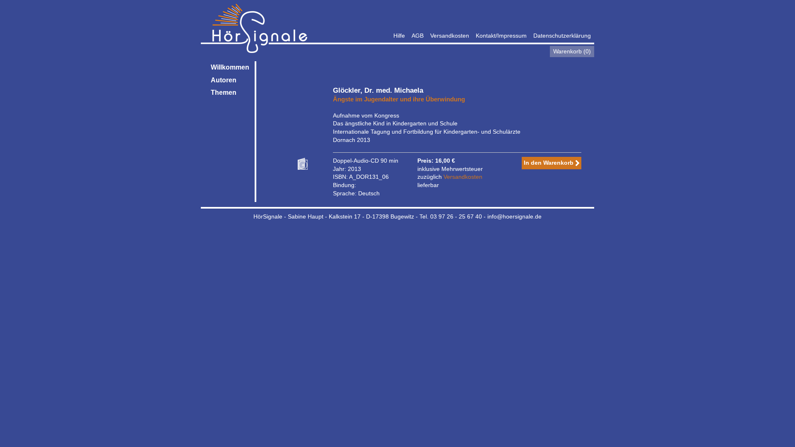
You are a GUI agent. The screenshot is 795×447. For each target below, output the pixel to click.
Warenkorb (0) (572, 51)
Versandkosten (449, 35)
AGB (418, 35)
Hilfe (399, 35)
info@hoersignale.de (514, 216)
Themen (223, 92)
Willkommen (230, 67)
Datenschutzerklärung (562, 35)
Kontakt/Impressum (501, 35)
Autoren (223, 80)
